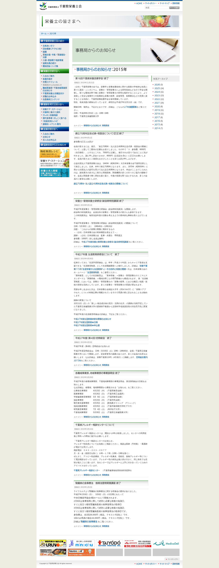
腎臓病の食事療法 (89, 521)
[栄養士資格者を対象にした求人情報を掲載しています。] (54, 172)
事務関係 (105, 125)
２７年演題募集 (130, 107)
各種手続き (47, 79)
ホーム (43, 33)
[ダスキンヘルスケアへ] (52, 552)
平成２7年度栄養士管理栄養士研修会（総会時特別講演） (105, 241)
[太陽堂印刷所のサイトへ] (109, 543)
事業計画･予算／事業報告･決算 (54, 55)
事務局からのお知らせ (93, 69)
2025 (157, 88)
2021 (157, 102)
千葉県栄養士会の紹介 (54, 41)
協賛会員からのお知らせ (55, 145)
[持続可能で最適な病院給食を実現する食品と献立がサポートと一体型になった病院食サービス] (166, 543)
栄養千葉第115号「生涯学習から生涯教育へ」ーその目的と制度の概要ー (110, 267)
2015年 (53, 33)
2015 (157, 124)
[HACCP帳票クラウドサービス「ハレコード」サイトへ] (81, 552)
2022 (157, 99)
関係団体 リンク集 (50, 66)
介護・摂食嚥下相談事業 (53, 60)
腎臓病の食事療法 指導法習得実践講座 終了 (98, 483)
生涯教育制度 (93, 272)
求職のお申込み (49, 96)
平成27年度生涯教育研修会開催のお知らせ (92, 319)
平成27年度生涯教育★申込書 (87, 325)
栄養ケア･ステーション (52, 109)
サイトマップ (164, 3)
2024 (157, 92)
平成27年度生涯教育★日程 (86, 322)
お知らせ (46, 136)
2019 (157, 110)
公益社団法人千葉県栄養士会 (53, 4)
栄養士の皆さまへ (52, 71)
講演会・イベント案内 (53, 124)
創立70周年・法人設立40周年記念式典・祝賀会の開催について (101, 183)
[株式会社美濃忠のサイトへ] (81, 543)
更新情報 (176, 3)
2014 (157, 128)
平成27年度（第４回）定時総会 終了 (93, 338)
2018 (157, 113)
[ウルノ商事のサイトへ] (52, 543)
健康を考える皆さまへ (54, 104)
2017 (157, 117)
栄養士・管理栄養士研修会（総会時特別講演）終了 (99, 201)
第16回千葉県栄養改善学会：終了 (92, 78)
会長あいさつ (48, 45)
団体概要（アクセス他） (52, 48)
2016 (157, 121)
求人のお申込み (49, 139)
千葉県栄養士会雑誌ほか (53, 93)
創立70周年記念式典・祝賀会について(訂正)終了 (99, 133)
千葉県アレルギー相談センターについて (95, 425)
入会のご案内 (48, 76)
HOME (139, 3)
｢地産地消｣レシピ (50, 121)
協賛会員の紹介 (49, 63)
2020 (157, 106)
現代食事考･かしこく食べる (54, 118)
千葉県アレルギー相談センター (88, 470)
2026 (157, 84)
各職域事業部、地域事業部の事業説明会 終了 (97, 373)
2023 (157, 95)
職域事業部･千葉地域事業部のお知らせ (55, 89)
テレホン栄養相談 (50, 115)
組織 (45, 51)
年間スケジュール (50, 82)
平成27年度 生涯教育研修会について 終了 (97, 254)
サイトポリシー (151, 3)
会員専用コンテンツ (51, 99)
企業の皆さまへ (51, 129)
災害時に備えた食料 (51, 112)
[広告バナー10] (166, 552)
